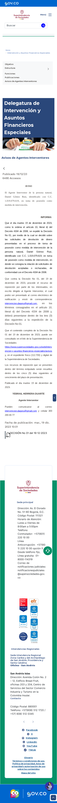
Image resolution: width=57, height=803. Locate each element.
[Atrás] (4, 168)
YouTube (32, 746)
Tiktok (32, 750)
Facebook (32, 730)
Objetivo (9, 64)
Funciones (10, 74)
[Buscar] (43, 25)
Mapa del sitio (28, 773)
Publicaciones (12, 77)
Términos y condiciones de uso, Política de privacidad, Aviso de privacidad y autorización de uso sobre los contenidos (28, 765)
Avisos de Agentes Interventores (21, 81)
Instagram (32, 738)
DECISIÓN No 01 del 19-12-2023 (28, 432)
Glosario (28, 757)
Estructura (10, 68)
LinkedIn (32, 742)
